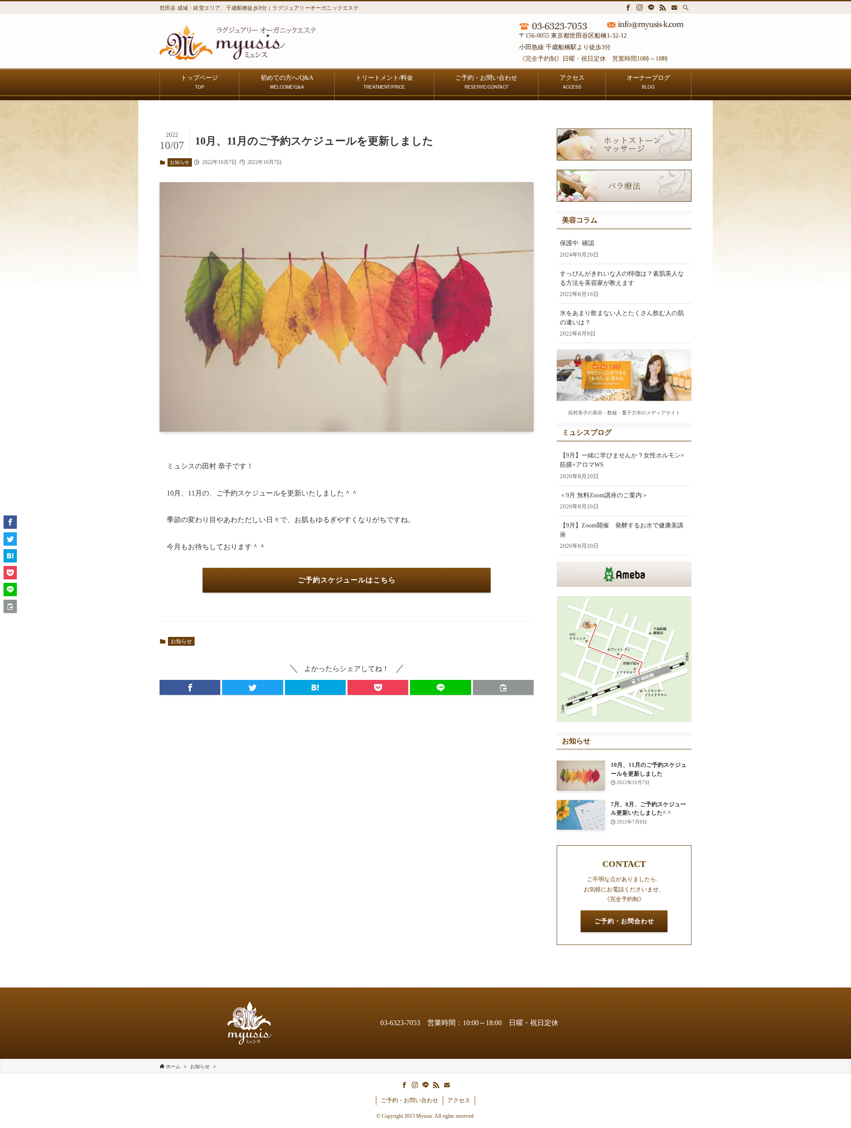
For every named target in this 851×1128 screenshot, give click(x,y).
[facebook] (628, 7)
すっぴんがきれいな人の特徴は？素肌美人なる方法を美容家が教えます (622, 278)
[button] (190, 687)
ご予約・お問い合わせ (409, 1100)
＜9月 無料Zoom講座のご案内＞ (604, 495)
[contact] (674, 7)
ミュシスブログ (587, 432)
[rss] (662, 7)
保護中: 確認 (577, 243)
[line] (651, 7)
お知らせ (179, 162)
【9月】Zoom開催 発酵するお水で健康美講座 (621, 530)
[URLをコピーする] (503, 687)
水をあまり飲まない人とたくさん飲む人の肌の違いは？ (622, 318)
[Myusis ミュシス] (238, 42)
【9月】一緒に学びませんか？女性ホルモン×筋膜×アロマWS (622, 460)
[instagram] (639, 7)
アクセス (458, 1100)
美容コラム (579, 220)
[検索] (685, 7)
